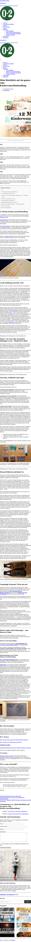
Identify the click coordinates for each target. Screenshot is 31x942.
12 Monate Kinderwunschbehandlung (9, 191)
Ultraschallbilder (10, 31)
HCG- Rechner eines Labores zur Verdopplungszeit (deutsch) (14, 739)
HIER (14, 890)
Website (2, 829)
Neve (1, 940)
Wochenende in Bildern (8, 24)
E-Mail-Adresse (4, 826)
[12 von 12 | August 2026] (7, 930)
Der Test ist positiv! (6, 205)
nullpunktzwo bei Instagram (7, 894)
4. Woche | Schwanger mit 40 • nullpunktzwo (18, 813)
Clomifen (8, 800)
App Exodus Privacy (10, 321)
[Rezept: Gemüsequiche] (24, 930)
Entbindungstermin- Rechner (6, 755)
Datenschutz (6, 36)
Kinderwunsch (19, 800)
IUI (13, 800)
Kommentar (3, 831)
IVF (15, 800)
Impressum (5, 37)
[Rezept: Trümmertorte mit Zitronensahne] (24, 915)
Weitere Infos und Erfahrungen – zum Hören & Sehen (13, 204)
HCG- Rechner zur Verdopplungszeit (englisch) (11, 742)
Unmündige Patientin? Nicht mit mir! (9, 202)
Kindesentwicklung (10, 34)
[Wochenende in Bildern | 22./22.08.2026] (7, 915)
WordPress (12, 940)
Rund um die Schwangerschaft (13, 32)
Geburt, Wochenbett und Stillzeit (13, 33)
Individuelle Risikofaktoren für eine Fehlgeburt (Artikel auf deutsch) (15, 747)
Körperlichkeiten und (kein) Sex (8, 200)
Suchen (27, 901)
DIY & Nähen (6, 27)
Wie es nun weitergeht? (6, 207)
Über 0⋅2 (5, 22)
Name (2, 823)
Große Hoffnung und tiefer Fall (8, 193)
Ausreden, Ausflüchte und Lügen (8, 198)
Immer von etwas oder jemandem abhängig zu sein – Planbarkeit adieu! (15, 196)
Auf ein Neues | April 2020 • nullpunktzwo (17, 811)
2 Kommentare (6, 90)
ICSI (12, 800)
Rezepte (5, 25)
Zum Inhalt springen (4, 0)
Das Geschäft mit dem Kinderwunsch (9, 659)
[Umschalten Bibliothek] (25, 69)
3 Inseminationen (4, 219)
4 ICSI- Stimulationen (5, 226)
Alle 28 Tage (3, 664)
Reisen (4, 28)
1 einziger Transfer (8, 236)
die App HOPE (13, 310)
